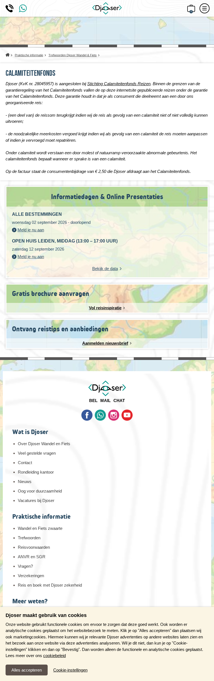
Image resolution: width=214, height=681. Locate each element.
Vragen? (25, 566)
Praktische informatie (41, 517)
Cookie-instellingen (70, 670)
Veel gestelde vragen (37, 453)
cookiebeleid (54, 655)
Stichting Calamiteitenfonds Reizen (118, 83)
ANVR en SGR (31, 556)
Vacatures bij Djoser (36, 500)
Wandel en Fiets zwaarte (40, 528)
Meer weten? (29, 601)
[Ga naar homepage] (107, 8)
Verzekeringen (31, 575)
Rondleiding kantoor (36, 472)
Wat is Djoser (30, 432)
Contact (25, 462)
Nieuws (24, 481)
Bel (93, 400)
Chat (119, 400)
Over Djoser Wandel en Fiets (44, 443)
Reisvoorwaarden (34, 547)
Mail (105, 400)
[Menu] (205, 8)
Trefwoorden (29, 537)
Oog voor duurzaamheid (40, 491)
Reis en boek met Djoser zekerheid (50, 585)
